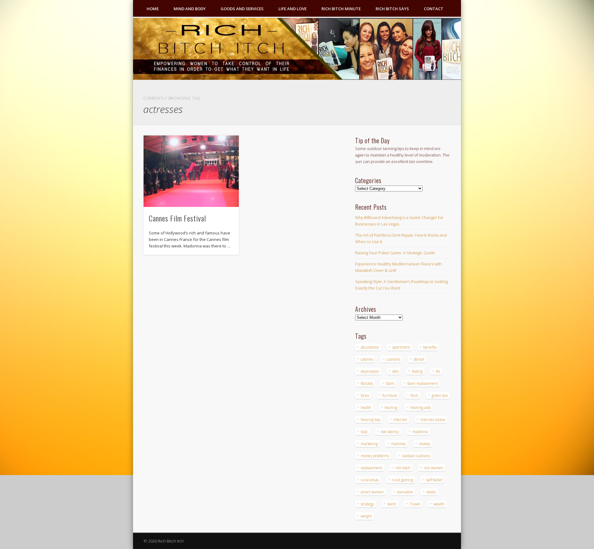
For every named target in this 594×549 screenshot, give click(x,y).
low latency (390, 431)
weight (366, 516)
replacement (371, 467)
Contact (433, 8)
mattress (398, 443)
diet (395, 371)
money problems (375, 455)
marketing (369, 443)
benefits (430, 347)
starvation (405, 492)
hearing (391, 407)
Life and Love (292, 8)
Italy (364, 431)
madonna (420, 431)
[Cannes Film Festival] (191, 171)
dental (419, 359)
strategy (367, 504)
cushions (393, 359)
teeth (391, 504)
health (366, 407)
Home (153, 8)
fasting (417, 371)
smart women (372, 492)
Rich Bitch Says (392, 8)
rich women (433, 467)
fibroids (367, 383)
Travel (415, 504)
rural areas (370, 480)
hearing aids (421, 407)
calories (367, 359)
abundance (370, 347)
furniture (389, 395)
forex (365, 395)
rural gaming (402, 480)
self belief (434, 480)
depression (370, 371)
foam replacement (422, 383)
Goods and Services (242, 8)
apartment (401, 347)
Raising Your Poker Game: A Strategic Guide (395, 252)
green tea (440, 395)
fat (438, 371)
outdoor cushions (416, 455)
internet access (432, 419)
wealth (439, 504)
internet (400, 419)
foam (390, 383)
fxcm (414, 395)
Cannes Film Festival (177, 218)
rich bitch (403, 467)
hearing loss (370, 419)
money (424, 443)
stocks (431, 492)
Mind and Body (190, 8)
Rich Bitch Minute (341, 8)
